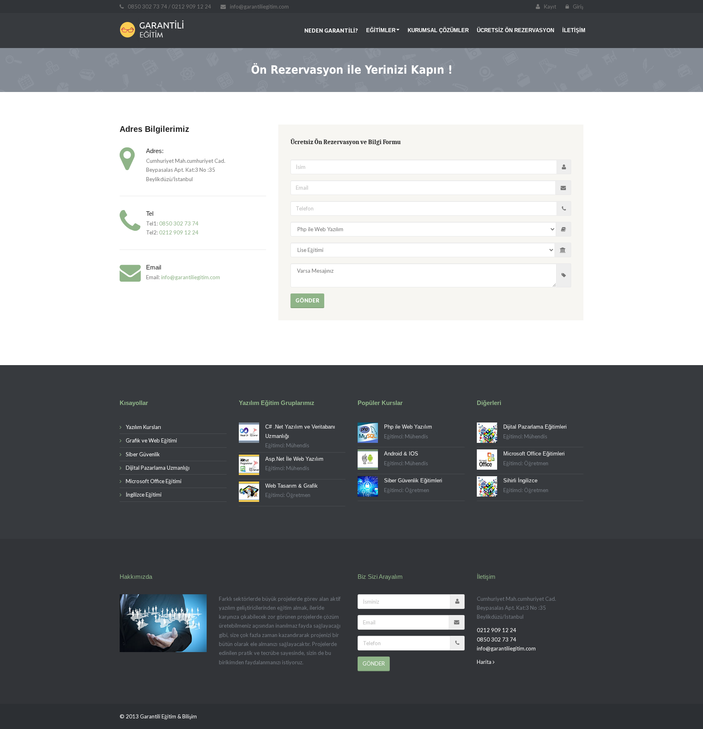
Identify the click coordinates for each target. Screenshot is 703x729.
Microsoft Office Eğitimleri (534, 454)
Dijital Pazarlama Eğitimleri (535, 427)
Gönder (307, 300)
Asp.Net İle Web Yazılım (294, 459)
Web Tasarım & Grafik (291, 486)
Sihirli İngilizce (520, 480)
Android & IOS (401, 454)
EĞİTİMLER (380, 30)
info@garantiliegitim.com (190, 277)
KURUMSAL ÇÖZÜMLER (438, 30)
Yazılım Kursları (143, 427)
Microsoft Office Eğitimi (153, 481)
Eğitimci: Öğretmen (287, 495)
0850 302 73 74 (179, 223)
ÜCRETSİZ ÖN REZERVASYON (515, 30)
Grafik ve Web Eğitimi (151, 440)
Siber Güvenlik (143, 454)
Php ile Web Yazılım (408, 427)
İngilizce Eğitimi (144, 494)
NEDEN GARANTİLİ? (331, 30)
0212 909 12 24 (179, 232)
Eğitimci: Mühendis (287, 445)
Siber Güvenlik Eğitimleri (413, 480)
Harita (485, 662)
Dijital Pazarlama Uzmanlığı (158, 467)
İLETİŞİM (573, 30)
